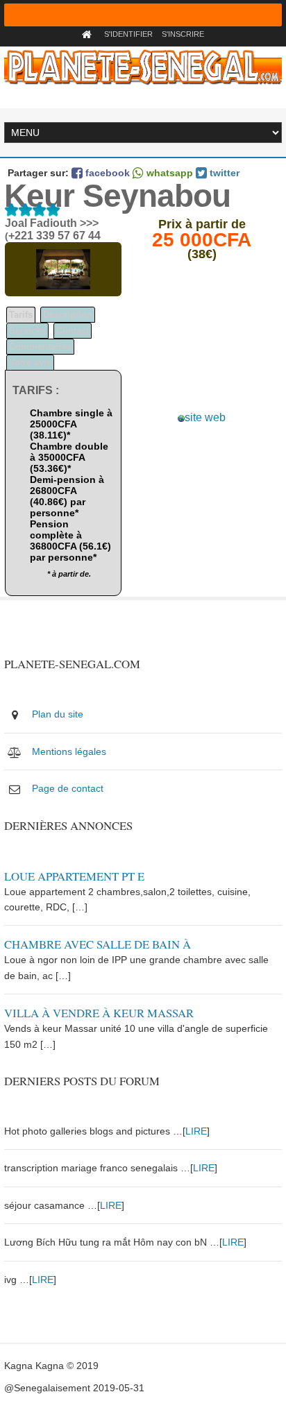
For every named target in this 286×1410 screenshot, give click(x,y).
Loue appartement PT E (74, 876)
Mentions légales (69, 751)
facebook (106, 172)
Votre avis (30, 362)
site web (205, 417)
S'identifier (128, 34)
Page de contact (67, 788)
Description (67, 314)
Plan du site (57, 714)
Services (27, 330)
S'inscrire (183, 34)
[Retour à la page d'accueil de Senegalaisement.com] (88, 34)
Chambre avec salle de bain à (97, 944)
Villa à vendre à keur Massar (99, 1013)
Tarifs (21, 314)
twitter (223, 172)
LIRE (196, 1131)
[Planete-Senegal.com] (143, 66)
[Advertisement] (202, 342)
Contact (72, 330)
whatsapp (168, 172)
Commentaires (40, 346)
